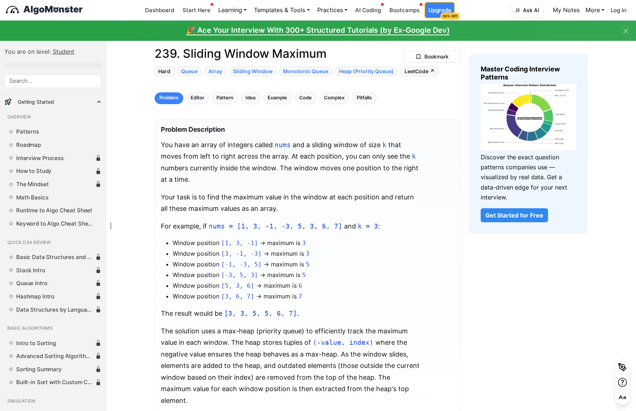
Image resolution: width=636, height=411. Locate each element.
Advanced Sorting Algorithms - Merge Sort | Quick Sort (55, 356)
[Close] (626, 31)
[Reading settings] (622, 397)
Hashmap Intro (35, 296)
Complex (334, 98)
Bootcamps (404, 10)
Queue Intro (31, 283)
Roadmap (28, 145)
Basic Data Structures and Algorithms (55, 257)
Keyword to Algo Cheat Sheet (54, 223)
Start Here (197, 10)
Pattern (224, 98)
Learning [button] (230, 10)
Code (305, 98)
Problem (169, 98)
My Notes (566, 10)
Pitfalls (364, 98)
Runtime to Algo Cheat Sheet (54, 210)
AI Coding (368, 10)
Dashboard (159, 10)
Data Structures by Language (54, 310)
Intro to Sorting (36, 343)
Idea (250, 98)
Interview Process (40, 158)
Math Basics (32, 197)
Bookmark (436, 56)
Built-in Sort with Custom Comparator (55, 382)
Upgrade (441, 12)
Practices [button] (330, 10)
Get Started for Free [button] (514, 215)
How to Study (34, 171)
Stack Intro (30, 270)
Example (277, 98)
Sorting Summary (39, 369)
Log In (618, 10)
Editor (197, 98)
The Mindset (32, 184)
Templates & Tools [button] (279, 10)
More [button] (593, 10)
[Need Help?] (622, 382)
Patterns (27, 131)
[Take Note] (622, 367)
